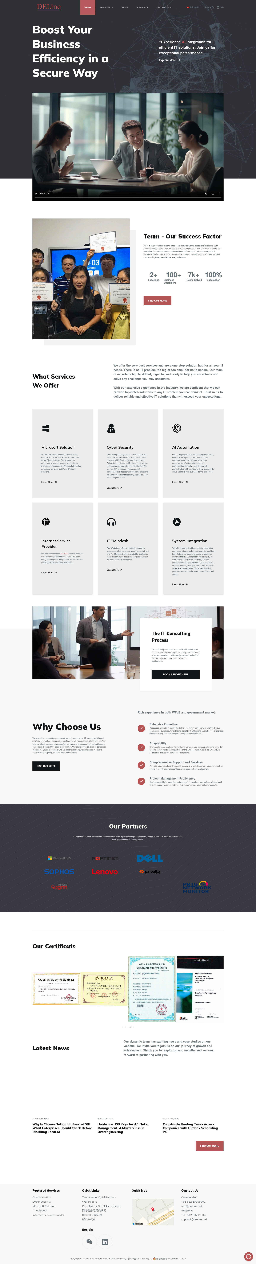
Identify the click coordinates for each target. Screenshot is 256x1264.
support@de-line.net (194, 1219)
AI (183, 41)
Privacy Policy (119, 1258)
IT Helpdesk (39, 1210)
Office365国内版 (92, 1215)
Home (88, 7)
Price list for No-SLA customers (101, 1206)
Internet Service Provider (48, 1215)
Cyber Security (41, 1201)
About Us (163, 7)
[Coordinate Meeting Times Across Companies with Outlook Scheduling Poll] (193, 1090)
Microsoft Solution (43, 1206)
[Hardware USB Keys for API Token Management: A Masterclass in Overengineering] (128, 1090)
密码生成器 (88, 1219)
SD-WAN (64, 553)
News (125, 7)
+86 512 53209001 (193, 1201)
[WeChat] (222, 7)
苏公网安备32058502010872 (171, 1258)
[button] (36, 989)
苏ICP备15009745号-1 (139, 1258)
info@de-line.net (191, 1206)
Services (105, 7)
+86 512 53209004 (193, 1215)
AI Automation (41, 1197)
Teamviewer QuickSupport (99, 1197)
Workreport (89, 1201)
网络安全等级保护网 (94, 1210)
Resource (142, 7)
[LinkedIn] (218, 7)
